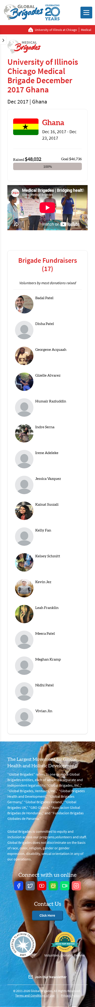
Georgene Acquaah (50, 349)
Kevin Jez (43, 582)
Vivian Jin (43, 711)
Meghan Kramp (48, 659)
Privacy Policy (70, 995)
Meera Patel (45, 633)
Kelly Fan (43, 530)
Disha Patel (44, 324)
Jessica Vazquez (48, 479)
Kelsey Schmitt (47, 556)
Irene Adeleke (46, 453)
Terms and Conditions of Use (35, 995)
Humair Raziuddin (50, 401)
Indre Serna (44, 427)
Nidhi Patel (44, 685)
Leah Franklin (47, 608)
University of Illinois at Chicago (56, 30)
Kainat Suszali (47, 504)
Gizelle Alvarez (47, 375)
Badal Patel (44, 298)
